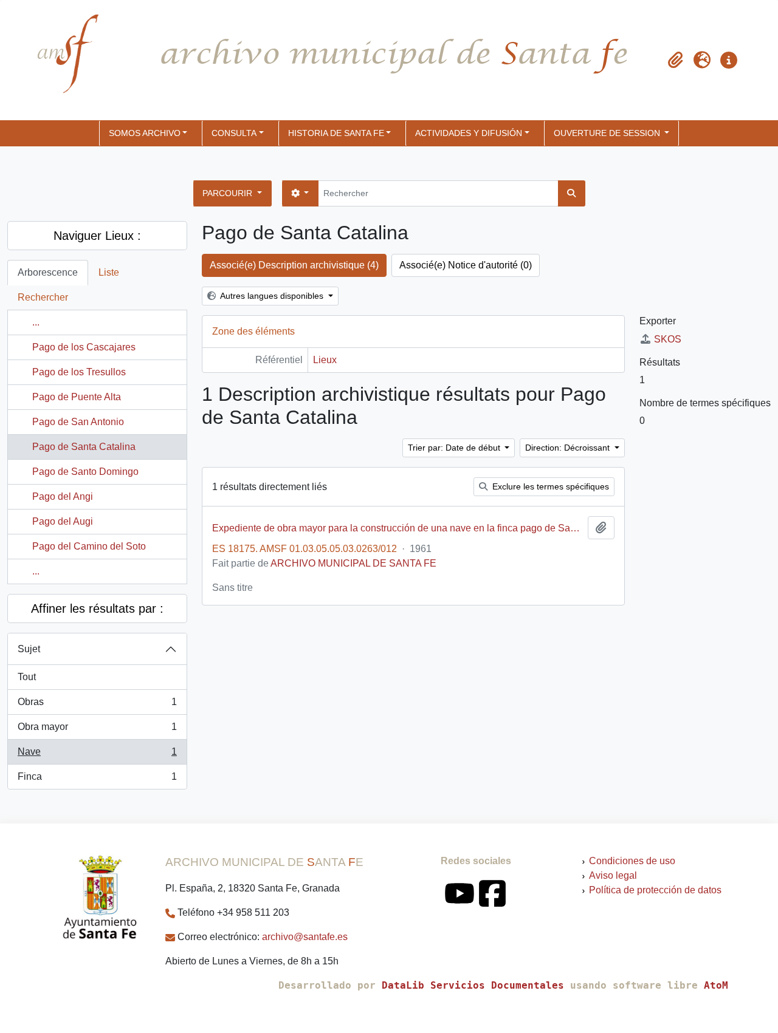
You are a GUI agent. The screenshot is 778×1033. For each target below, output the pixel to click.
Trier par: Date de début (455, 447)
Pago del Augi (62, 521)
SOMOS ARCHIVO (145, 133)
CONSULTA (234, 133)
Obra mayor (97, 730)
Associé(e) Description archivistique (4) (294, 265)
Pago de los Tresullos (79, 372)
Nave (97, 755)
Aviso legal (613, 875)
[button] (675, 60)
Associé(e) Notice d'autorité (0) (465, 265)
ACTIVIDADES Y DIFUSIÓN (468, 133)
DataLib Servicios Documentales (473, 985)
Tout (27, 677)
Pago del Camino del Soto (89, 546)
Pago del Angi (62, 496)
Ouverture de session (608, 133)
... (36, 322)
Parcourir (228, 193)
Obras (97, 705)
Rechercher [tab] (43, 297)
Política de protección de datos (655, 890)
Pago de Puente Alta (76, 397)
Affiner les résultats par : (97, 608)
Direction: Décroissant (568, 447)
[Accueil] (57, 60)
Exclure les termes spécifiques (549, 486)
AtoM (716, 985)
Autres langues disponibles (272, 296)
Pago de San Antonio (78, 422)
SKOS (667, 339)
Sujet (29, 649)
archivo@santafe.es (305, 937)
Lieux (325, 360)
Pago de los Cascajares (84, 347)
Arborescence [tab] (48, 272)
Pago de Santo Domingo (85, 471)
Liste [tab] (108, 272)
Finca (97, 780)
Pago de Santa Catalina (84, 446)
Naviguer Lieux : (97, 235)
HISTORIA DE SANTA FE (336, 133)
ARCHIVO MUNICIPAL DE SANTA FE (353, 563)
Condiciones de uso (632, 861)
